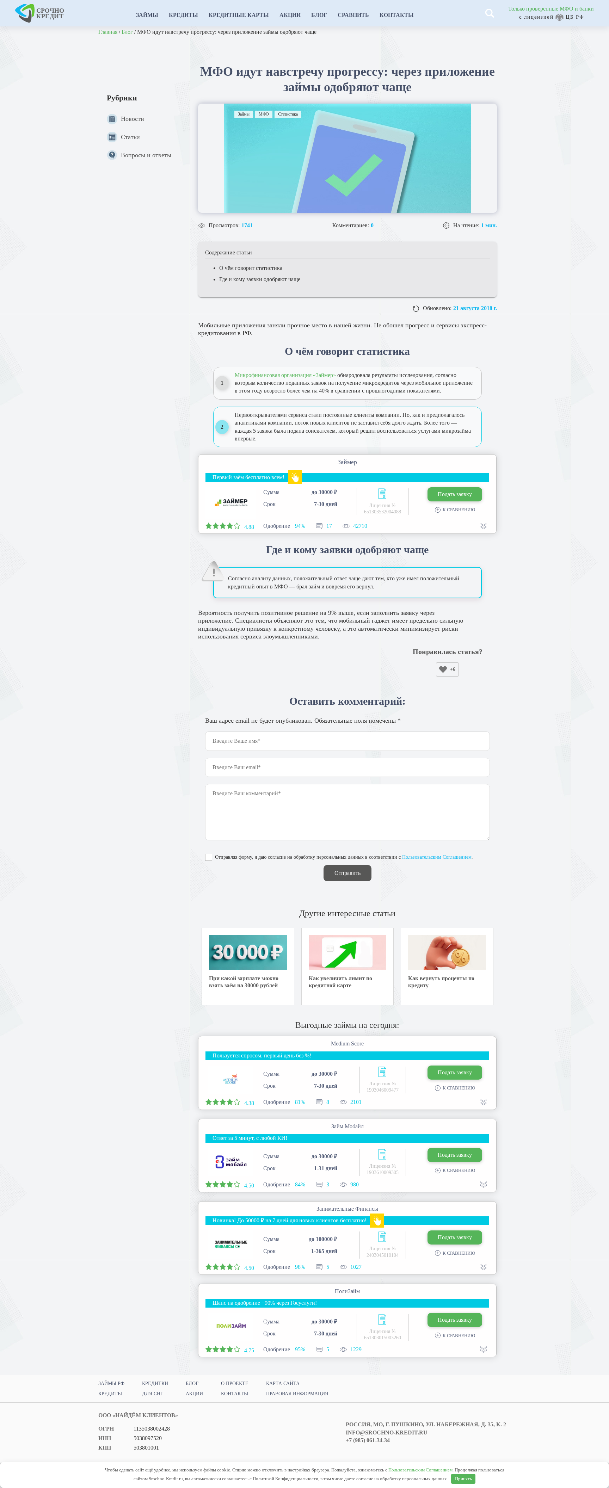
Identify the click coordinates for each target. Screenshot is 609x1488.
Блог (319, 15)
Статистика (288, 114)
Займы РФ (111, 1383)
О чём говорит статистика (250, 268)
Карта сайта (283, 1383)
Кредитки (155, 1383)
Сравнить (353, 15)
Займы (147, 15)
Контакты (397, 15)
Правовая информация (297, 1393)
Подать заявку (455, 494)
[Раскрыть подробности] (483, 526)
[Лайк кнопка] (443, 669)
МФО (264, 114)
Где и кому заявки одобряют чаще (259, 279)
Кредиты (183, 15)
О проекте (234, 1383)
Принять (463, 1478)
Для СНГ (152, 1393)
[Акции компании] (295, 477)
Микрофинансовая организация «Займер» (285, 375)
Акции (290, 15)
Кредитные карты (239, 15)
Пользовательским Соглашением (437, 857)
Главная (107, 32)
